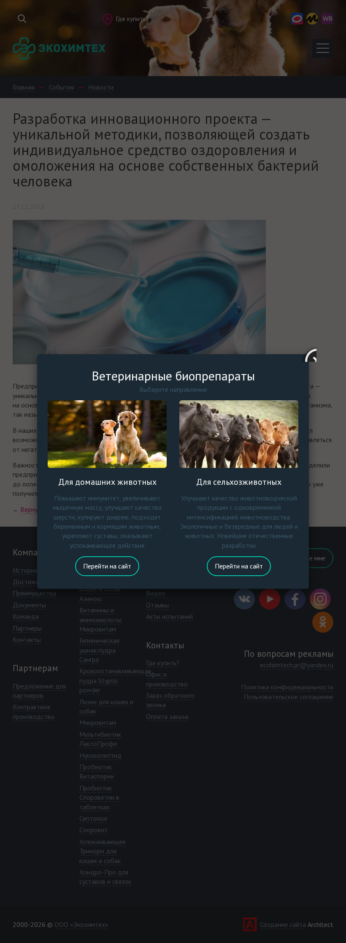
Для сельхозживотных (238, 481)
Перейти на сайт (107, 566)
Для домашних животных (107, 481)
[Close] (308, 354)
